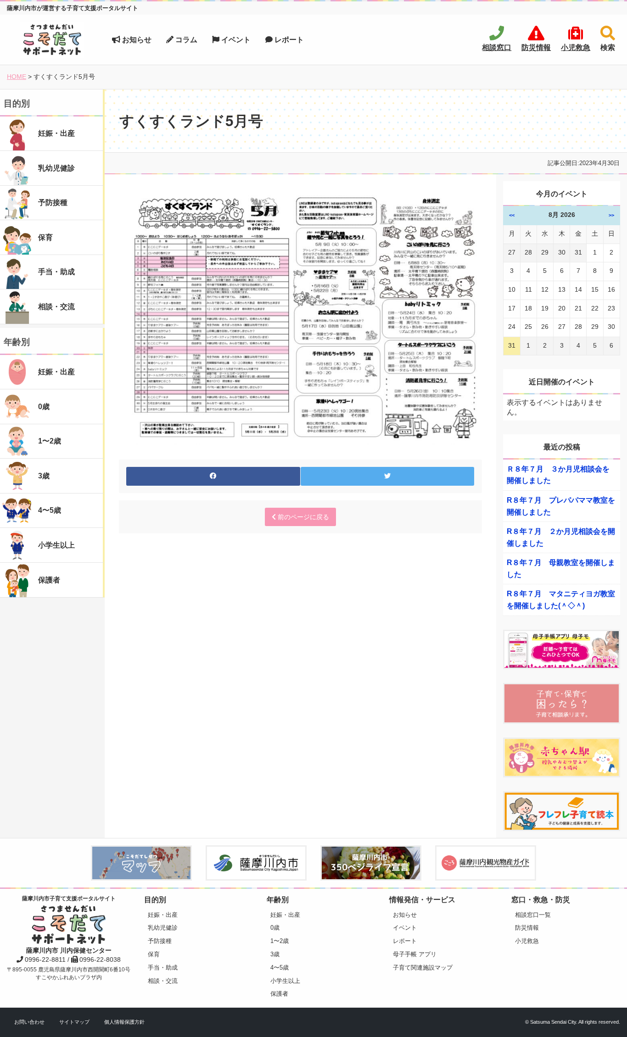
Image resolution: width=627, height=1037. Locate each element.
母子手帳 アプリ (415, 954)
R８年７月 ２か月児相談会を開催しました (561, 537)
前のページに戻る (302, 517)
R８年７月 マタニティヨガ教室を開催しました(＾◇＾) (561, 600)
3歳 (275, 954)
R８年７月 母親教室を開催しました (561, 568)
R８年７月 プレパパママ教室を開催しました (561, 506)
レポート (288, 40)
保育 (154, 954)
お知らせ (135, 40)
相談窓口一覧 (533, 914)
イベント (235, 40)
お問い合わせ (29, 1022)
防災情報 (527, 927)
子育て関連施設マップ (423, 967)
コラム (185, 40)
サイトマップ (74, 1022)
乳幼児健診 (163, 927)
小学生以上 (285, 980)
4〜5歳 (279, 967)
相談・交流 (163, 980)
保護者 (279, 993)
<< (512, 215)
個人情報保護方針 (124, 1022)
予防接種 (160, 940)
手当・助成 (163, 967)
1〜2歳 (279, 940)
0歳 (275, 927)
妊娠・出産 (163, 914)
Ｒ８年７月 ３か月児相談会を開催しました (558, 475)
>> (611, 215)
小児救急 (527, 940)
